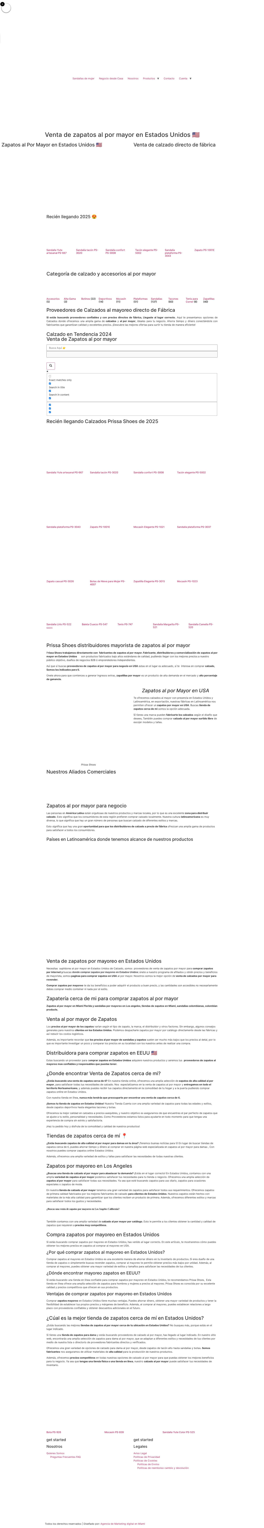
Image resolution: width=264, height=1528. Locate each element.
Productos (149, 78)
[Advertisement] (132, 104)
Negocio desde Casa (111, 78)
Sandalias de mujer (83, 78)
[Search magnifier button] (50, 366)
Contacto (169, 78)
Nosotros (133, 78)
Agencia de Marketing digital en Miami (123, 1523)
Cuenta (183, 78)
